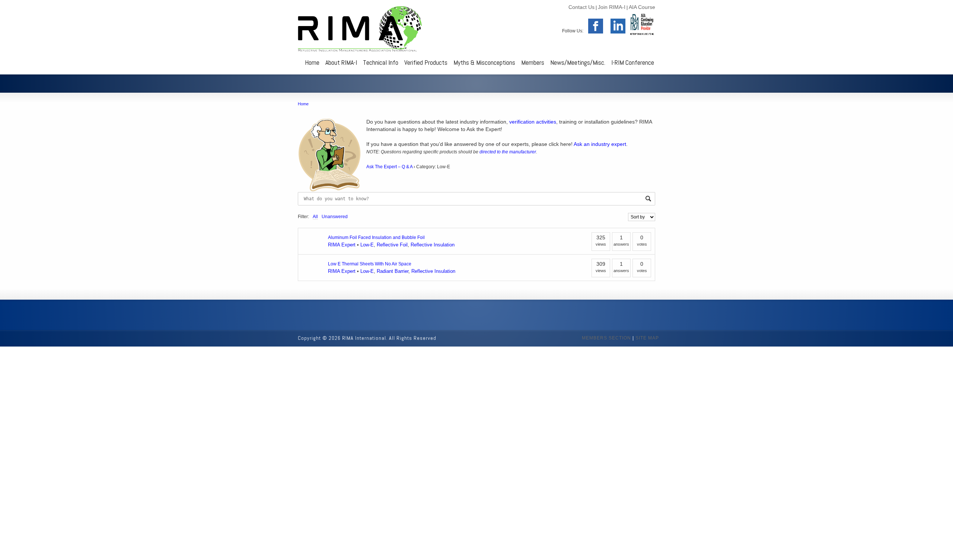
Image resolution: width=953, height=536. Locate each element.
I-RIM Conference (632, 62)
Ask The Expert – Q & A (389, 166)
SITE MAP (647, 338)
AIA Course (642, 7)
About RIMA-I (341, 62)
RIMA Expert (342, 245)
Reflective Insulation (433, 245)
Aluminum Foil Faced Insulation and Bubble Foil (376, 237)
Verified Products (425, 62)
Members (532, 62)
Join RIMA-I (611, 7)
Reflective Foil (392, 245)
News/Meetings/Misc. (577, 62)
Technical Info (380, 62)
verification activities (532, 122)
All (315, 216)
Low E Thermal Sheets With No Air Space (369, 264)
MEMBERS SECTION (606, 338)
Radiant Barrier (392, 271)
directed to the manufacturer (507, 151)
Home (312, 62)
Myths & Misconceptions (484, 62)
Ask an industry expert (600, 144)
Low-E (367, 245)
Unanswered (335, 216)
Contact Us (581, 7)
